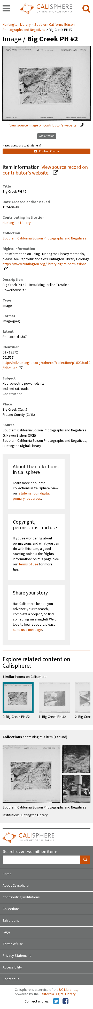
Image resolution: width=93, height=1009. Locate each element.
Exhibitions (11, 920)
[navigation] (6, 9)
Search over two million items (30, 852)
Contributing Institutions (21, 897)
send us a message (27, 629)
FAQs (7, 932)
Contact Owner (48, 151)
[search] (86, 9)
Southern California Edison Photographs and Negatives (39, 27)
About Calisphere (16, 885)
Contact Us (11, 979)
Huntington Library (17, 24)
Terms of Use (13, 944)
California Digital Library (58, 994)
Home (7, 874)
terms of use (28, 564)
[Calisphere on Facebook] (65, 1001)
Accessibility (12, 967)
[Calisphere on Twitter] (56, 1001)
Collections (11, 909)
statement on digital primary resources (31, 496)
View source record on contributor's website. (45, 170)
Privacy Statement (17, 955)
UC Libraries (68, 989)
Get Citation (47, 136)
